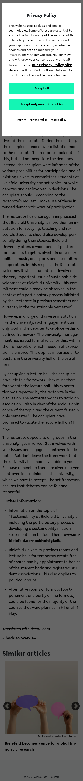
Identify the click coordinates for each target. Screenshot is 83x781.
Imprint (21, 120)
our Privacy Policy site (52, 65)
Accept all (41, 88)
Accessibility (58, 120)
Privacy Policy (38, 120)
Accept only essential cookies (41, 104)
